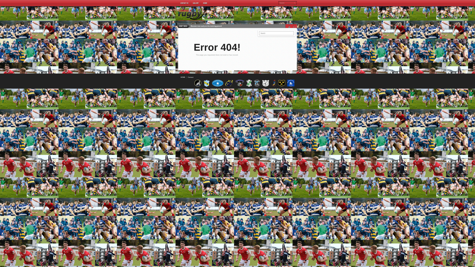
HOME (183, 77)
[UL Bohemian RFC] (273, 86)
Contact (190, 77)
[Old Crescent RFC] (240, 86)
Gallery (196, 3)
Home (205, 3)
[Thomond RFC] (265, 86)
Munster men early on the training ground (206, 26)
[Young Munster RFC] (281, 86)
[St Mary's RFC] (290, 86)
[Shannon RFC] (257, 86)
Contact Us (184, 3)
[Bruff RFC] (206, 86)
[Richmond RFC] (249, 86)
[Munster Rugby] (229, 86)
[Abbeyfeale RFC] (197, 86)
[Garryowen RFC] (217, 86)
